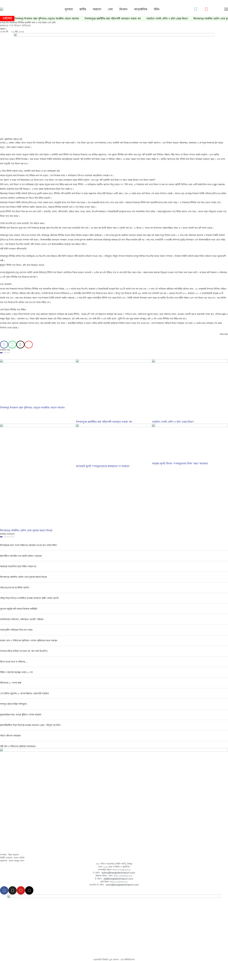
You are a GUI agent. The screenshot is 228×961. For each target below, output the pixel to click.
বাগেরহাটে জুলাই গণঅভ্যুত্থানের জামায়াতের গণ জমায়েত (103, 466)
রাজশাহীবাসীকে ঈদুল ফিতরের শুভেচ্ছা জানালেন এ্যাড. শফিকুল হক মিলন (30, 725)
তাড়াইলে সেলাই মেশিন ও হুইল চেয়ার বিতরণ (167, 18)
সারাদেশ (97, 9)
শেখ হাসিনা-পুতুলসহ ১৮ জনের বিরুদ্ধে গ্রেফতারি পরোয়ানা (24, 693)
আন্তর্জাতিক (140, 9)
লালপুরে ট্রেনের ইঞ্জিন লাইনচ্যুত (13, 703)
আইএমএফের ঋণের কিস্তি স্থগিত (14, 587)
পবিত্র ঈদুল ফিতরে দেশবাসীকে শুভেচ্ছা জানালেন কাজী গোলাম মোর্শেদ (29, 598)
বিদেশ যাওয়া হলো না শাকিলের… (14, 661)
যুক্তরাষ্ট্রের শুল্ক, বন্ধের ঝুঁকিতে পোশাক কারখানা (20, 714)
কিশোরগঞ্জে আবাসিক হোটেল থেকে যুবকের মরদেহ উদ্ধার (26, 530)
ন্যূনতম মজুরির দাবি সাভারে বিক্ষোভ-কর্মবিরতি (18, 608)
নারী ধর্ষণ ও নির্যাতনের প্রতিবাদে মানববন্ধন (18, 746)
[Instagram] (12, 890)
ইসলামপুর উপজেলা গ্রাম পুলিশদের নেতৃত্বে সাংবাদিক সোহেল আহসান (46, 18)
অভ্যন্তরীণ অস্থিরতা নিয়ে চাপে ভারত (16, 629)
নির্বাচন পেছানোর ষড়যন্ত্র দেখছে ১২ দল (16, 672)
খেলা (110, 9)
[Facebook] (4, 890)
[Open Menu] (226, 9)
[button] (4, 344)
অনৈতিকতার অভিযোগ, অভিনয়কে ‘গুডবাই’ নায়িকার (21, 619)
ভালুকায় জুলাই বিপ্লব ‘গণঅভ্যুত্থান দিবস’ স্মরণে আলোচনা (180, 463)
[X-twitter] (29, 890)
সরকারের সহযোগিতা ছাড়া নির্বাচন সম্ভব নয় (18, 566)
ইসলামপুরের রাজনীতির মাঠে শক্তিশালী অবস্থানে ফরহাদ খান (113, 18)
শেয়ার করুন (223, 334)
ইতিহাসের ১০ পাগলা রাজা (10, 682)
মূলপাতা (69, 9)
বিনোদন (123, 9)
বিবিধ (156, 9)
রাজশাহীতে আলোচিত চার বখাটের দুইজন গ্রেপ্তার (21, 555)
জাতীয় (82, 9)
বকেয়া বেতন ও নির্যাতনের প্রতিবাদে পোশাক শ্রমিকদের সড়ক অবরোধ (28, 640)
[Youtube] (21, 890)
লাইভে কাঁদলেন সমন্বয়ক (10, 735)
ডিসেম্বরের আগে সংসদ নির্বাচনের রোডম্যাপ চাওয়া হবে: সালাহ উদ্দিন (28, 545)
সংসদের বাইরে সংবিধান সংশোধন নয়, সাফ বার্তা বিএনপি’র (23, 651)
